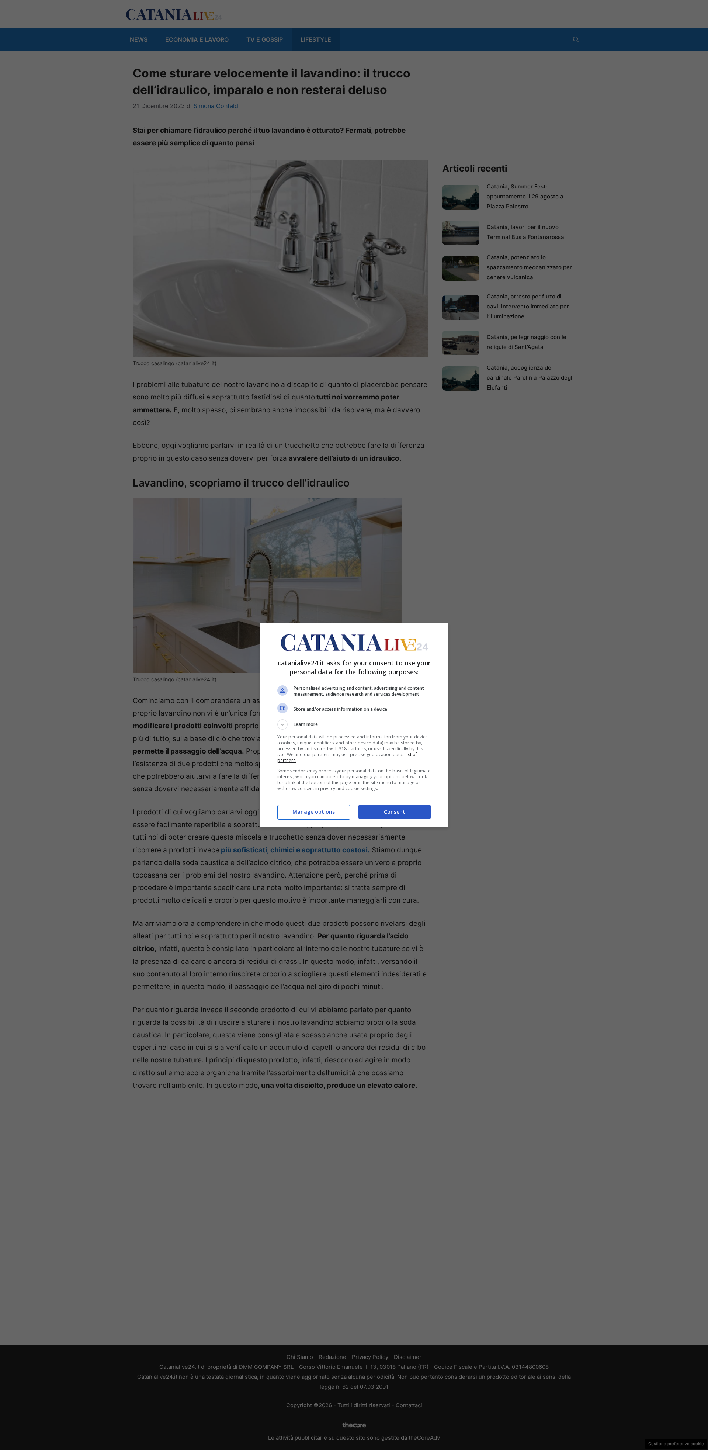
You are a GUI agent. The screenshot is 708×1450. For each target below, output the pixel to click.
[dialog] (354, 725)
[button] (354, 724)
